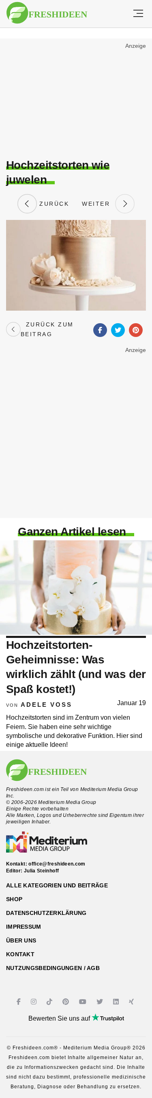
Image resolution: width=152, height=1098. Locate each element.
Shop (14, 899)
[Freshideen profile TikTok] (50, 1001)
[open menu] (138, 14)
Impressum (23, 926)
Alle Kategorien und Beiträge (57, 885)
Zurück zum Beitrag (47, 329)
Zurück (53, 203)
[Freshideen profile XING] (132, 1001)
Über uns (21, 940)
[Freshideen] (46, 13)
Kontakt (20, 954)
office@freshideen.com (57, 864)
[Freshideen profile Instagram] (35, 1001)
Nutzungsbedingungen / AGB (53, 968)
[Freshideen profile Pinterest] (66, 1001)
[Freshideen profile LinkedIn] (117, 1001)
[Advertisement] (76, 99)
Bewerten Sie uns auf (60, 1018)
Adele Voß (46, 704)
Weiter (98, 203)
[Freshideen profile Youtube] (83, 1001)
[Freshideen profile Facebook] (20, 1001)
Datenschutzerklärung (46, 913)
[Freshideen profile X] (100, 1001)
